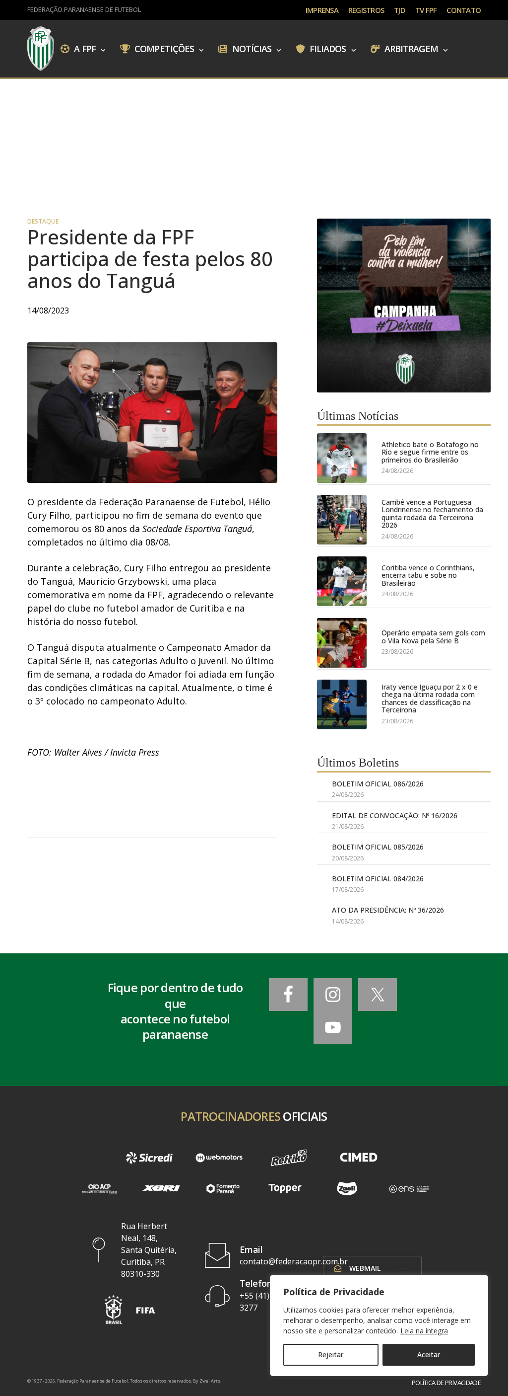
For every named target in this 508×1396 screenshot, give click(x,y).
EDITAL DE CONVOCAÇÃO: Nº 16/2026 (394, 815)
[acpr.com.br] (99, 1188)
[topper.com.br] (285, 1188)
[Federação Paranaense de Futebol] (40, 48)
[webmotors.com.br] (219, 1157)
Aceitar (428, 1354)
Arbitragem (410, 48)
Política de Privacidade (446, 1383)
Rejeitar (330, 1354)
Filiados (327, 48)
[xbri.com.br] (161, 1188)
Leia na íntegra (424, 1330)
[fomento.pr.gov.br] (223, 1188)
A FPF (84, 48)
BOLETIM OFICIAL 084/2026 (378, 878)
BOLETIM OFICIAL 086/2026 (378, 783)
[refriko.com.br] (289, 1157)
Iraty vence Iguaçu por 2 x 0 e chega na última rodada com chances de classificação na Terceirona (429, 698)
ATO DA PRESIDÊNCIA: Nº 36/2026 (388, 910)
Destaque (43, 222)
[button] (113, 1309)
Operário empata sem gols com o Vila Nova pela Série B (433, 636)
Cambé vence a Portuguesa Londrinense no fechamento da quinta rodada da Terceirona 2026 (432, 513)
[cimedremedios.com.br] (359, 1157)
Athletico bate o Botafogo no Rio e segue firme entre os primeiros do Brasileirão (430, 452)
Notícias (251, 48)
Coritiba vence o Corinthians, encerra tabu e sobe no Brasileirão (428, 575)
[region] (379, 1325)
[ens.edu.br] (409, 1188)
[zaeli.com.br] (347, 1188)
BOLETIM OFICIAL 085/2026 (378, 847)
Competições (163, 48)
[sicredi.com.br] (150, 1157)
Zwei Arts (209, 1381)
